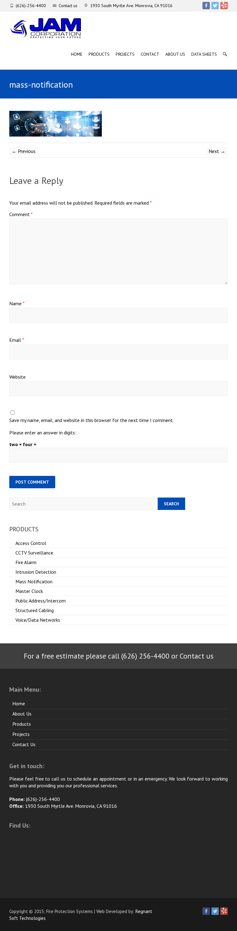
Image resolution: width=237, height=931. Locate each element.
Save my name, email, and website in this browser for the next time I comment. (91, 420)
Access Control (30, 543)
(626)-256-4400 (31, 5)
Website (17, 377)
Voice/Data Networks (37, 620)
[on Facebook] (206, 5)
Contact (150, 54)
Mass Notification (33, 581)
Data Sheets (204, 54)
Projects (125, 54)
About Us (175, 54)
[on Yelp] (224, 5)
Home (76, 54)
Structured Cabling (34, 610)
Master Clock (29, 591)
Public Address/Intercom (40, 601)
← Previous (23, 151)
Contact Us (23, 744)
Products (99, 54)
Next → (217, 151)
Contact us (68, 5)
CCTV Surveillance (34, 553)
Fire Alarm (25, 562)
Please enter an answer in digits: (42, 432)
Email (16, 340)
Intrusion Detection (35, 572)
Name (17, 303)
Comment (21, 214)
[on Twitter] (215, 5)
